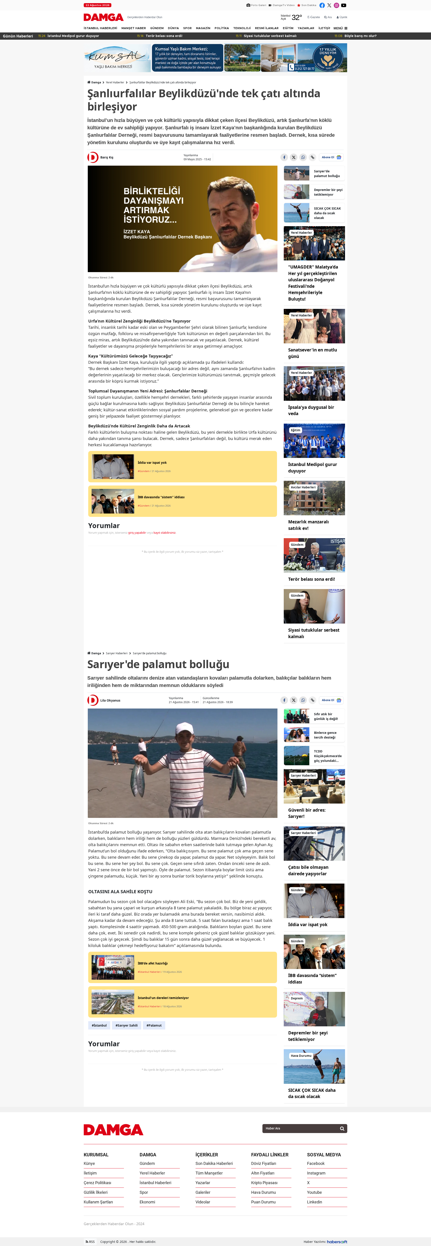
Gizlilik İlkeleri (96, 1192)
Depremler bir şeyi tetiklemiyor (328, 192)
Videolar (203, 1202)
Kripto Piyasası (264, 1182)
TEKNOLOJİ (242, 28)
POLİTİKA (222, 28)
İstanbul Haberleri (155, 1182)
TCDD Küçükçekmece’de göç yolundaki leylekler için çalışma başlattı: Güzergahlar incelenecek (328, 756)
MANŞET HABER (133, 28)
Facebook (316, 1163)
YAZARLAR (306, 28)
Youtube (314, 1192)
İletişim (90, 1173)
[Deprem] (314, 1008)
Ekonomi (147, 1202)
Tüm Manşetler (209, 1173)
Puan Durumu (263, 1202)
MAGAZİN (203, 28)
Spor (144, 1192)
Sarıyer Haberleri (117, 653)
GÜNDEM (157, 28)
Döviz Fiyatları (263, 1163)
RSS (91, 1241)
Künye (89, 1163)
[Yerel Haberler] (314, 243)
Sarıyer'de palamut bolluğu (327, 173)
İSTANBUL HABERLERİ (100, 28)
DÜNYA (173, 28)
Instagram (316, 1173)
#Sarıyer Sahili (127, 1025)
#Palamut (154, 1025)
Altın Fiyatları (262, 1173)
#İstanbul (99, 1025)
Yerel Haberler (115, 82)
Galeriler (203, 1192)
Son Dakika (308, 5)
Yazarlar (203, 1182)
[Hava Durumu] (314, 1066)
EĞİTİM (288, 28)
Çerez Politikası (97, 1182)
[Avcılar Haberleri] (314, 497)
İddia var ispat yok (308, 924)
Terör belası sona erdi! (311, 579)
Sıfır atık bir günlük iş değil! (326, 716)
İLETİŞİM (325, 28)
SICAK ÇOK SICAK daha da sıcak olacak (327, 213)
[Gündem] (314, 555)
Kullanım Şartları (98, 1202)
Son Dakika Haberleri (214, 1163)
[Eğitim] (314, 440)
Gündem (147, 1163)
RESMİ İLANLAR (267, 28)
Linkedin (314, 1202)
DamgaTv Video (284, 5)
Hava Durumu (263, 1192)
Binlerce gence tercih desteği (325, 734)
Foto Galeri (258, 5)
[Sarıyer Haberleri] (314, 785)
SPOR (187, 28)
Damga (96, 82)
